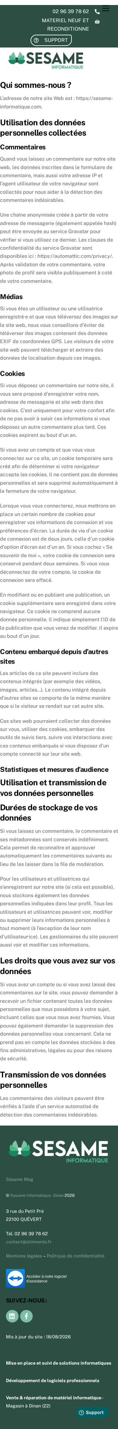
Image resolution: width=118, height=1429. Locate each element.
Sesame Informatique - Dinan (37, 1195)
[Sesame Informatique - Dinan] (45, 68)
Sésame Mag (19, 1179)
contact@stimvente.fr (29, 1241)
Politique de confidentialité (75, 1255)
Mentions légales (24, 1255)
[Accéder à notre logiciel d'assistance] (15, 1286)
